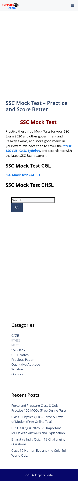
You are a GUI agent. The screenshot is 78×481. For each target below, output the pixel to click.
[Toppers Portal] (11, 5)
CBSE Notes (20, 355)
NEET (15, 345)
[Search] (17, 207)
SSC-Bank (18, 350)
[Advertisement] (39, 55)
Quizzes (17, 374)
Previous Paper (22, 359)
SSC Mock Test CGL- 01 (23, 175)
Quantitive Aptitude (25, 364)
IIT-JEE (15, 340)
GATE (15, 335)
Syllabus (17, 369)
